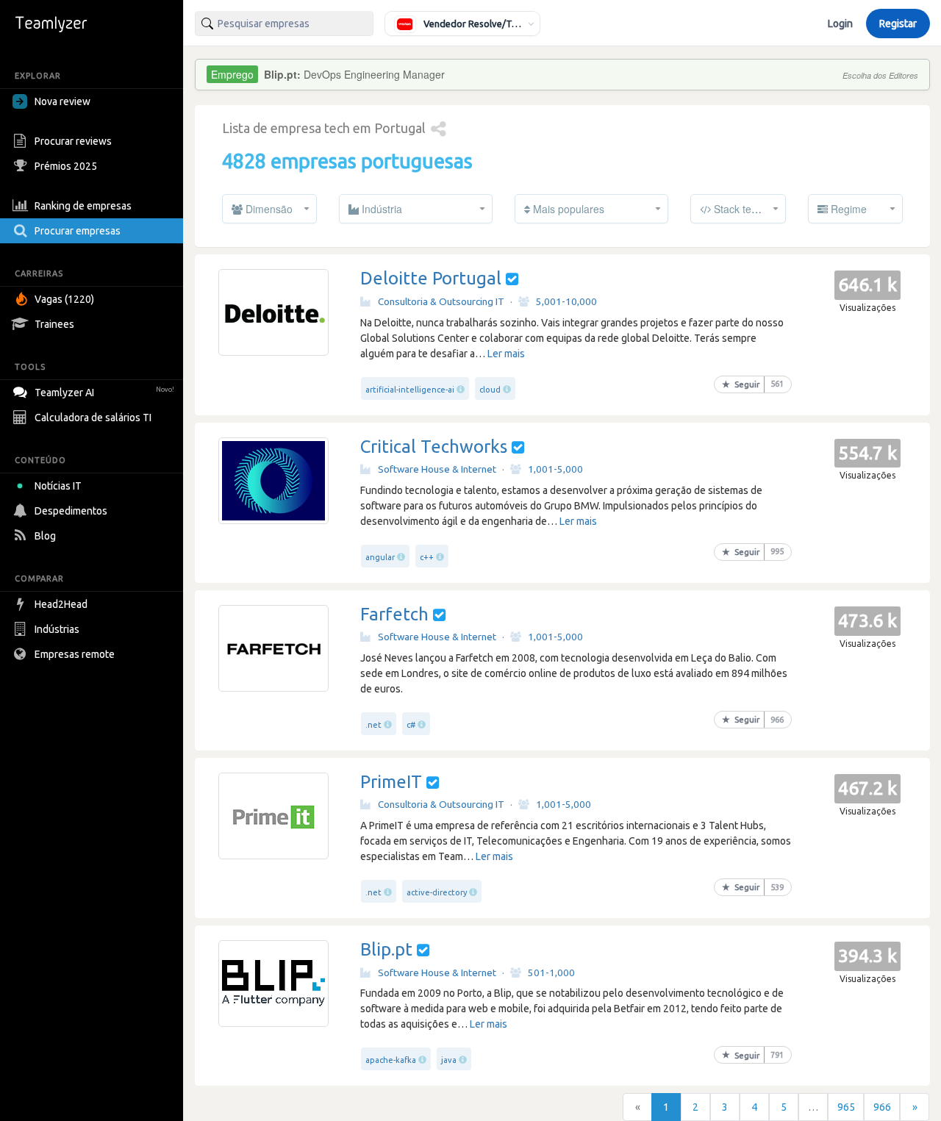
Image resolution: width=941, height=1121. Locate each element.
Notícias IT (58, 486)
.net (373, 724)
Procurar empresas (78, 231)
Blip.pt (386, 949)
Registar (898, 23)
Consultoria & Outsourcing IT (441, 301)
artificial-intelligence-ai (409, 389)
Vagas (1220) (64, 299)
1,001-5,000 (555, 469)
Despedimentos (71, 511)
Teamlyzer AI (104, 392)
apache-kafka (390, 1060)
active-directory (437, 892)
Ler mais (506, 353)
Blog (45, 536)
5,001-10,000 (566, 301)
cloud (490, 389)
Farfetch (394, 614)
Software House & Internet (437, 469)
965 (846, 1107)
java (449, 1060)
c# (411, 724)
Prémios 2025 (66, 166)
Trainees (54, 324)
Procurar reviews (73, 141)
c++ (427, 557)
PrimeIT (391, 782)
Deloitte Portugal (430, 278)
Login (840, 23)
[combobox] (284, 23)
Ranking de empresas (83, 206)
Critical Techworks (433, 446)
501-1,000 (551, 972)
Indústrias (57, 629)
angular (380, 557)
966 (882, 1107)
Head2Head (61, 604)
